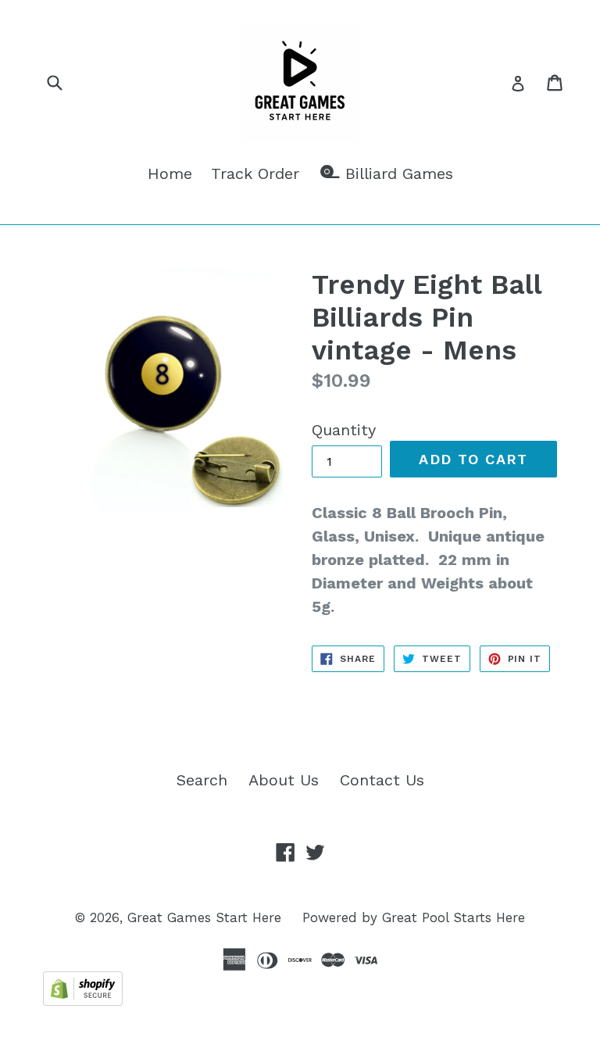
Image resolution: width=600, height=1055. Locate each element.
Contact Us (382, 780)
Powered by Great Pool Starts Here (413, 917)
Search (202, 780)
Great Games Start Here (204, 917)
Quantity (344, 429)
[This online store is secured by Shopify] (83, 1000)
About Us (283, 780)
